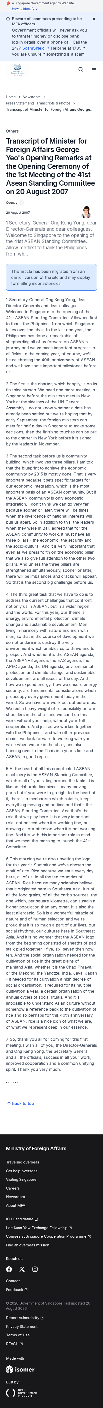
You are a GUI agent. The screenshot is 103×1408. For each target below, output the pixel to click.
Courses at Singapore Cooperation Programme (46, 1236)
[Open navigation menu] (94, 70)
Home (11, 97)
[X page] (22, 1269)
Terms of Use (18, 1335)
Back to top (23, 1103)
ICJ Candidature (20, 1219)
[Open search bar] (81, 70)
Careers (13, 1188)
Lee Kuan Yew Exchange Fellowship (37, 1227)
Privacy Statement (22, 1326)
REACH (12, 1343)
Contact (13, 1280)
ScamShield (33, 48)
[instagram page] (35, 1269)
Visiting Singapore (21, 1179)
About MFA (15, 1205)
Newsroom (31, 97)
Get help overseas (22, 1170)
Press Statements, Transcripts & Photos (38, 103)
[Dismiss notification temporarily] (94, 19)
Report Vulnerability (22, 1317)
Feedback (14, 1289)
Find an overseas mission (27, 1245)
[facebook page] (9, 1269)
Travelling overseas (22, 1162)
